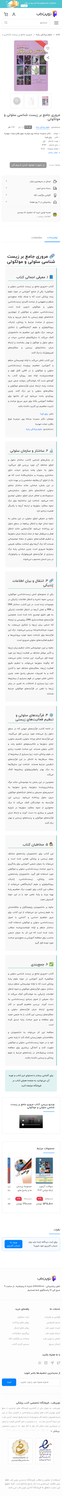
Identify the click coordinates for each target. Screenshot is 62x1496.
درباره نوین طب (52, 1333)
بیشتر (56, 1431)
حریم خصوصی (53, 1322)
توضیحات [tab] (52, 237)
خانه (58, 34)
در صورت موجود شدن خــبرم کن (28, 165)
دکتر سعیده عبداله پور (41, 133)
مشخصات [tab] (36, 237)
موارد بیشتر (53, 152)
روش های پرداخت (20, 1322)
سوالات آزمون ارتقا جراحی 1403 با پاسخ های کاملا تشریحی (44, 1188)
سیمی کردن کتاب (20, 1344)
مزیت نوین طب (52, 1327)
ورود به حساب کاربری (13, 1244)
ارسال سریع (54, 1344)
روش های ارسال (21, 1327)
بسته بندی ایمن (44, 188)
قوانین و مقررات (52, 1317)
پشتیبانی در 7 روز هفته (40, 202)
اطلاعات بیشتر (44, 216)
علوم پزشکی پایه (44, 34)
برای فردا (48, 137)
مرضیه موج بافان (23, 133)
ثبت (9, 1382)
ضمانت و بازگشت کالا (19, 1338)
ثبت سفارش (23, 1317)
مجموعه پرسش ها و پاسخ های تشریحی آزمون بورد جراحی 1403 (24, 1188)
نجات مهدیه (9, 133)
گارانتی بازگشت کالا (42, 195)
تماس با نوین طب (51, 1338)
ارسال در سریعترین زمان (40, 181)
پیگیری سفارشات (20, 1333)
